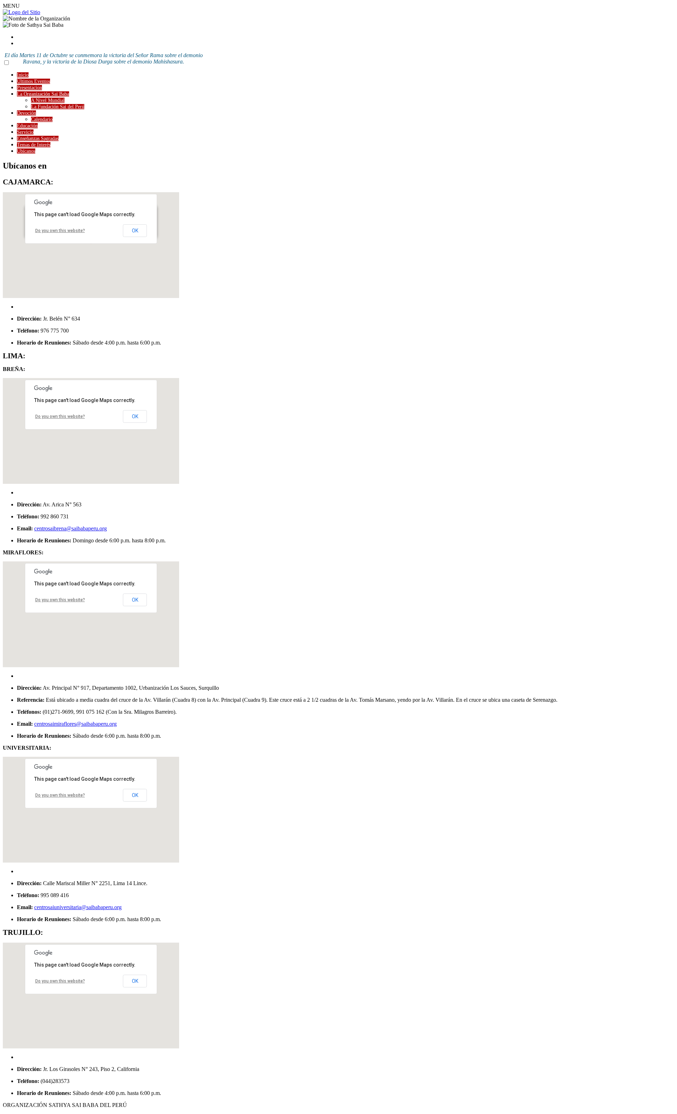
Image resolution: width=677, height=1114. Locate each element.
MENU (11, 6)
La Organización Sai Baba (43, 94)
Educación (27, 125)
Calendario (42, 119)
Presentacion (29, 87)
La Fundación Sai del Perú (57, 106)
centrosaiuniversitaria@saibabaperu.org (78, 907)
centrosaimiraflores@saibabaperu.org (75, 724)
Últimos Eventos (33, 81)
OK (135, 230)
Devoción (26, 113)
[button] (91, 246)
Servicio (25, 132)
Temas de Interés (33, 144)
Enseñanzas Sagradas (38, 138)
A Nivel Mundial (48, 100)
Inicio (23, 75)
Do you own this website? (60, 230)
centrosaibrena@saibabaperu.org (70, 528)
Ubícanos (26, 151)
